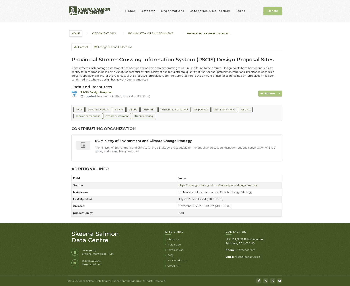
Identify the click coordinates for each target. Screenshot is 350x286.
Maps (240, 11)
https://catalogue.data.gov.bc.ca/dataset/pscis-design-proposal (217, 185)
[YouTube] (279, 280)
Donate (273, 11)
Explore (270, 93)
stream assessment (117, 116)
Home (130, 11)
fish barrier (149, 109)
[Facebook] (258, 280)
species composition (88, 116)
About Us (173, 239)
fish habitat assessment (174, 109)
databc (133, 109)
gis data (245, 109)
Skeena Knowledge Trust (97, 253)
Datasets (148, 11)
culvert (119, 109)
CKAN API (173, 265)
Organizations (172, 11)
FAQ (170, 255)
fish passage (201, 109)
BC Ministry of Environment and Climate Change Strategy (143, 141)
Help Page (174, 244)
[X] (265, 280)
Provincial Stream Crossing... (209, 33)
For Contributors (177, 260)
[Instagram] (272, 280)
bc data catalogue (99, 109)
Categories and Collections (114, 47)
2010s (79, 109)
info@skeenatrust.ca (247, 256)
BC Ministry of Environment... (151, 33)
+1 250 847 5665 (245, 250)
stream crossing (143, 116)
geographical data (225, 109)
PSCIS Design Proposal (96, 92)
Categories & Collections (210, 11)
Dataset (82, 47)
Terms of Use (175, 249)
